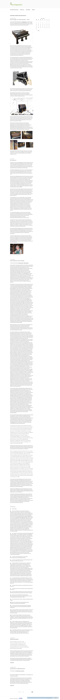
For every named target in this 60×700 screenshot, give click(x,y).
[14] (10, 605)
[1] (10, 508)
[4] (10, 556)
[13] (10, 602)
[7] (10, 577)
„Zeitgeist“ (33, 9)
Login (14, 698)
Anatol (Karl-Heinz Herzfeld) (14, 9)
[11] (10, 594)
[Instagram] (20, 698)
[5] (10, 559)
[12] (10, 599)
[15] (10, 609)
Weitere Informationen (49, 697)
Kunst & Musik (28, 9)
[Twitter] (21, 698)
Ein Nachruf (13, 160)
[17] (10, 621)
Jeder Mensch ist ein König (17, 260)
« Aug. (38, 30)
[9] (10, 588)
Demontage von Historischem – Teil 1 (20, 19)
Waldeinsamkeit (14, 639)
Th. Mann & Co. (22, 9)
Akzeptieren (55, 697)
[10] (10, 591)
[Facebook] (19, 698)
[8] (10, 585)
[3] (10, 533)
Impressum (11, 698)
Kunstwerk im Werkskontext (17, 668)
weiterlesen (12, 662)
